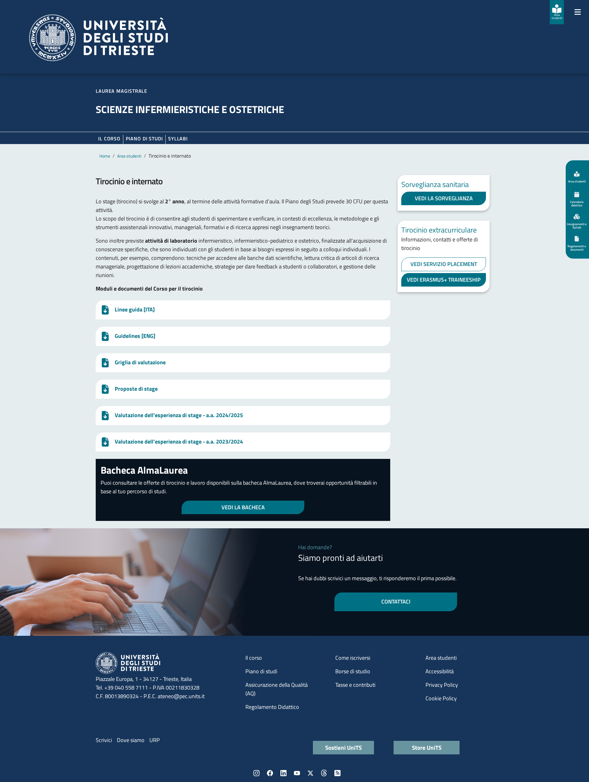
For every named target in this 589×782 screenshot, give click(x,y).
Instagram (256, 773)
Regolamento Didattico (272, 707)
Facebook (270, 773)
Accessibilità (439, 671)
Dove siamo (130, 740)
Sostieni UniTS (343, 747)
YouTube (297, 773)
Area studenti (129, 156)
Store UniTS (426, 747)
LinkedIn (283, 773)
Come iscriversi (352, 658)
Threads (324, 773)
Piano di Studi (144, 138)
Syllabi (178, 138)
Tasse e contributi (355, 685)
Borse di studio (352, 671)
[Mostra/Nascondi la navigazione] (577, 12)
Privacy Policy (441, 685)
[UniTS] (98, 37)
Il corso (109, 138)
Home (104, 156)
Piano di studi (261, 671)
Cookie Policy (441, 698)
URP (154, 740)
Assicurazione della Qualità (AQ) (276, 689)
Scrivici (104, 740)
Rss (337, 773)
